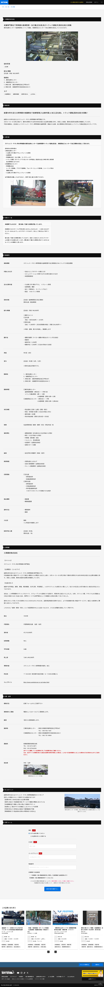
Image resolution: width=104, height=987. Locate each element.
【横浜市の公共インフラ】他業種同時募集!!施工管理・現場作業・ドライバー (41, 928)
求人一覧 (7, 6)
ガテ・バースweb (6, 979)
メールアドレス (35, 853)
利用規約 (31, 878)
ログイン (96, 2)
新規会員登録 (89, 2)
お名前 (32, 842)
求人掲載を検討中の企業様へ (77, 2)
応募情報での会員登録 (34, 872)
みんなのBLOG (71, 976)
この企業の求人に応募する (38, 836)
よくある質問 (51, 976)
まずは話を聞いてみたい (37, 833)
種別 (32, 830)
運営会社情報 (5, 976)
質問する (84, 964)
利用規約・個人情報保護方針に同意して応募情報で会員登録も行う (49, 875)
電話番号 (31, 864)
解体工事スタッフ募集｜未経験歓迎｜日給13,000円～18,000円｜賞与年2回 (68, 928)
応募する (97, 964)
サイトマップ (13, 976)
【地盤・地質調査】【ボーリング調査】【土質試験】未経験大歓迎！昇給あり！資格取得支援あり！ (14, 929)
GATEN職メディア (61, 976)
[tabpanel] (14, 930)
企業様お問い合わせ (40, 976)
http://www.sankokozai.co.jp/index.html (36, 682)
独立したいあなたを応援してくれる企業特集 (22, 979)
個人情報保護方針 (40, 878)
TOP (3, 6)
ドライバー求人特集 (39, 979)
